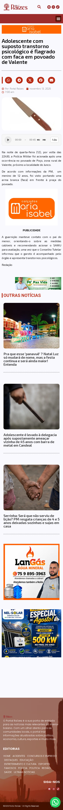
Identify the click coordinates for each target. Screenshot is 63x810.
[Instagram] (53, 7)
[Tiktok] (57, 7)
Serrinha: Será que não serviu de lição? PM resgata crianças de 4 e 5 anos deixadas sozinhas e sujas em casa (31, 520)
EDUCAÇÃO (26, 760)
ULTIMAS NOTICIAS (24, 772)
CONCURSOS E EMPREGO (42, 756)
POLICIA (22, 768)
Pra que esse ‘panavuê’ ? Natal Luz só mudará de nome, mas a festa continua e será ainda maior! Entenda (31, 359)
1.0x (54, 139)
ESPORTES (44, 764)
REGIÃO (46, 768)
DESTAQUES (11, 760)
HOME (7, 756)
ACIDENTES (19, 756)
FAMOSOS (10, 768)
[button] (58, 19)
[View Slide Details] (31, 29)
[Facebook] (49, 7)
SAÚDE (8, 772)
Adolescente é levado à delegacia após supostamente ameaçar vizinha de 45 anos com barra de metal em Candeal (30, 440)
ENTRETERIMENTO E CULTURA (20, 764)
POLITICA (34, 768)
